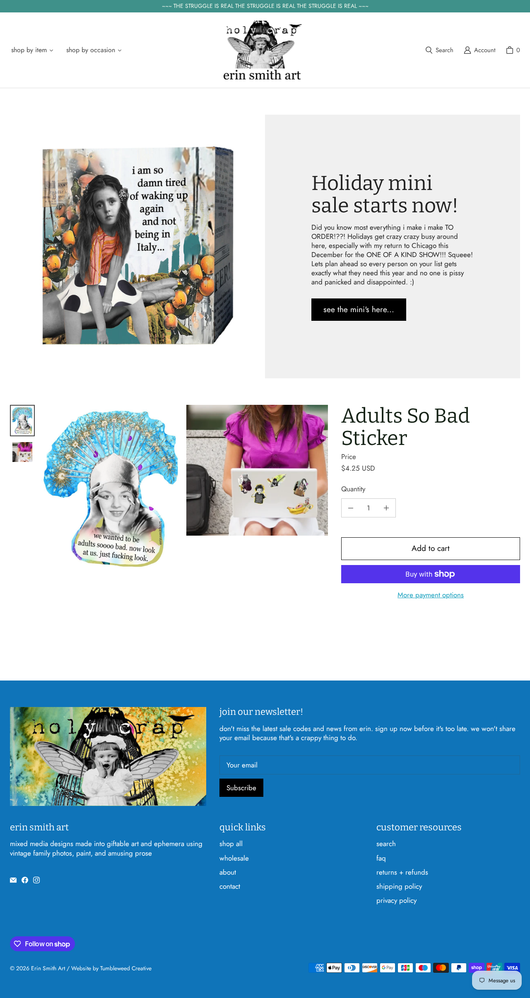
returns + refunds (402, 872)
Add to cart (431, 548)
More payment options (431, 594)
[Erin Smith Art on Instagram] (36, 880)
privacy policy (396, 900)
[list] (184, 489)
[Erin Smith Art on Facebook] (25, 880)
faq (381, 858)
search (386, 844)
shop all (231, 844)
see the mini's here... (358, 309)
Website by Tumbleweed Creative (111, 968)
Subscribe (241, 788)
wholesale (234, 858)
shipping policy (399, 886)
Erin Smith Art (48, 968)
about (227, 872)
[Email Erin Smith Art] (13, 880)
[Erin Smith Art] (262, 50)
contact (229, 886)
